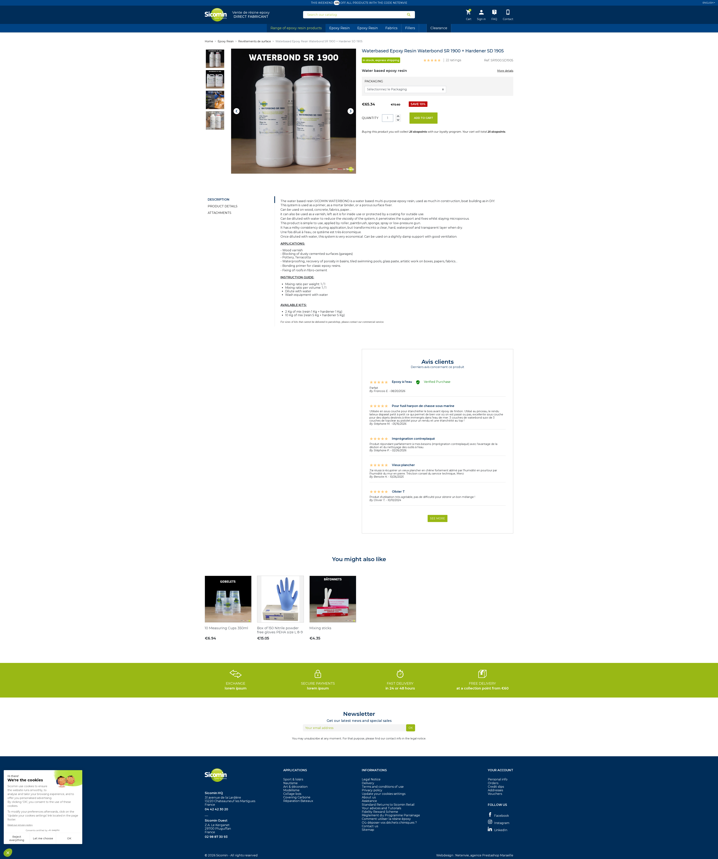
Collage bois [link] (292, 794)
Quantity (370, 118)
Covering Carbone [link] (296, 797)
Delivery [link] (368, 783)
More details (505, 70)
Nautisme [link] (290, 783)
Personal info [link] (497, 779)
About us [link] (369, 797)
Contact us (370, 826)
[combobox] (356, 14)
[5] (439, 60)
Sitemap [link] (368, 829)
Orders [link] (493, 783)
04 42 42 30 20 (216, 809)
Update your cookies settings (383, 794)
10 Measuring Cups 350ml (226, 628)
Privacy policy (372, 790)
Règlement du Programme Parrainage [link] (391, 815)
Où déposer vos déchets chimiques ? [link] (389, 822)
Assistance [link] (369, 801)
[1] (425, 60)
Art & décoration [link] (295, 786)
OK (411, 728)
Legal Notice (371, 779)
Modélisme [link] (291, 790)
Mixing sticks (320, 628)
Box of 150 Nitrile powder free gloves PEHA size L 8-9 (280, 630)
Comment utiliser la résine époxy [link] (386, 819)
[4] (435, 60)
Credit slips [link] (496, 786)
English (708, 2)
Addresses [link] (495, 790)
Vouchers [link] (495, 794)
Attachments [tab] (219, 213)
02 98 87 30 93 (216, 837)
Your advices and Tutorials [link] (381, 808)
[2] (428, 60)
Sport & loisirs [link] (293, 779)
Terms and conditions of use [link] (383, 786)
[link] (500, 815)
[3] (432, 60)
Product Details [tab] (222, 206)
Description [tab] (218, 199)
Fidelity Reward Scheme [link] (380, 812)
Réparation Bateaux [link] (298, 801)
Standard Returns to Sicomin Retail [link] (388, 804)
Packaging (374, 81)
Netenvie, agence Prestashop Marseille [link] (484, 855)
